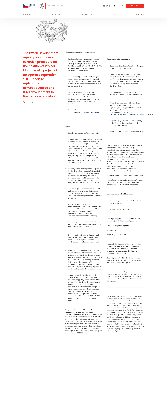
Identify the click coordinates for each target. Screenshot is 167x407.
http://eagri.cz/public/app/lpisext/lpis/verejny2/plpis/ (131, 114)
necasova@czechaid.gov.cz (117, 221)
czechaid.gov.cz (93, 112)
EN (122, 6)
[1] (108, 296)
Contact (134, 6)
